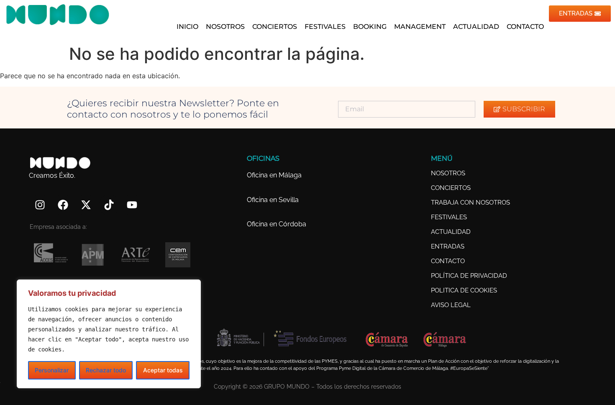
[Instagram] (40, 205)
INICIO (187, 27)
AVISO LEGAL (451, 305)
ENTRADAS (447, 246)
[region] (109, 333)
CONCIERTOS (274, 27)
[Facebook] (63, 205)
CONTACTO (525, 27)
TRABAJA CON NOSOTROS (470, 202)
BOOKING (370, 27)
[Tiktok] (109, 205)
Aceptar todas (163, 370)
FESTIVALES (325, 27)
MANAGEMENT (420, 27)
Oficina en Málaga (274, 175)
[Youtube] (132, 205)
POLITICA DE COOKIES (464, 290)
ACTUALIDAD (476, 27)
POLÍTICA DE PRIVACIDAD (469, 275)
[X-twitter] (86, 205)
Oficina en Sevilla (273, 200)
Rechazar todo (106, 370)
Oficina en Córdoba (276, 224)
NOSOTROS (225, 27)
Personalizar (52, 370)
